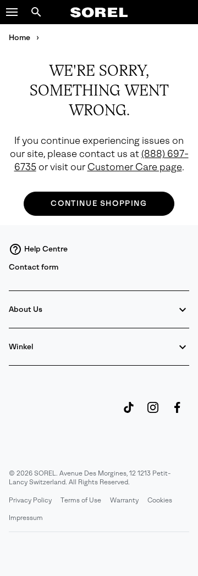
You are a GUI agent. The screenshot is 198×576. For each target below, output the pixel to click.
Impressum (26, 518)
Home (20, 37)
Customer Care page (134, 167)
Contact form (33, 267)
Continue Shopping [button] (99, 203)
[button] (12, 12)
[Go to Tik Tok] (129, 413)
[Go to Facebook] (177, 413)
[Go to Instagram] (153, 413)
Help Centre (46, 249)
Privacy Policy (30, 500)
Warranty (124, 500)
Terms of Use (81, 500)
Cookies (159, 500)
